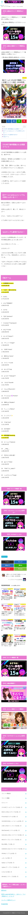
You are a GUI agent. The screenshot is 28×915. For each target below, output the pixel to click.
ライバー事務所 (6, 793)
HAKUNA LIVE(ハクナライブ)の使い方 (13, 835)
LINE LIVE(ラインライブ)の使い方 (11, 826)
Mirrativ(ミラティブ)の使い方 (10, 876)
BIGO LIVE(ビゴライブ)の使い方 (11, 812)
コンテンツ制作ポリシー (8, 900)
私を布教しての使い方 (8, 844)
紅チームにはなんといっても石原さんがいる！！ (14, 131)
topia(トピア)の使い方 (8, 862)
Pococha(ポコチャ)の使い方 (10, 816)
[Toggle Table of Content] (23, 127)
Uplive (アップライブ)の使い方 (10, 867)
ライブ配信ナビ (13, 912)
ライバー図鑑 (5, 798)
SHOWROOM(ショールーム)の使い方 (12, 821)
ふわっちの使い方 (7, 858)
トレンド (5, 556)
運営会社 (3, 890)
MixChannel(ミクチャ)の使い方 (11, 830)
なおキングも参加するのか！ (10, 134)
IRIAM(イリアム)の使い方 (9, 853)
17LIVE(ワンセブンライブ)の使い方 (12, 807)
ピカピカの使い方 (7, 872)
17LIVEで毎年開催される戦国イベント (13, 129)
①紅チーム (6, 136)
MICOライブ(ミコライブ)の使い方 (11, 839)
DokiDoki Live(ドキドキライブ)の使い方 (13, 849)
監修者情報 (4, 904)
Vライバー (5, 802)
